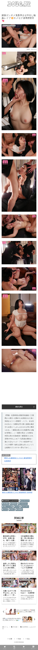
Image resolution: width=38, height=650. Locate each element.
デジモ (17, 506)
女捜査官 (19, 509)
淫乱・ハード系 (8, 506)
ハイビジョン (23, 503)
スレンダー (25, 506)
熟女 (19, 639)
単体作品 (14, 503)
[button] (34, 405)
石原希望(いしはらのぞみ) (11, 500)
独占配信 (6, 503)
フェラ (5, 509)
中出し (12, 509)
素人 (28, 639)
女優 (10, 639)
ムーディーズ (25, 500)
